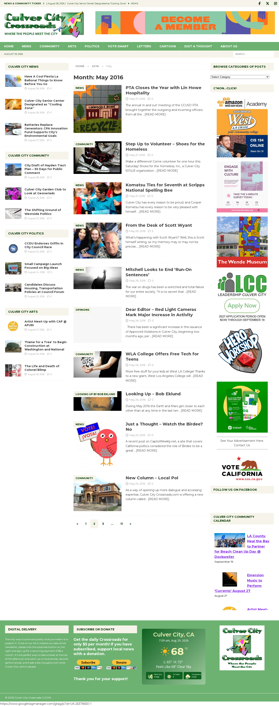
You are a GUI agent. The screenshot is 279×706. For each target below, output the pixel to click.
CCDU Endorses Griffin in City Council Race (44, 245)
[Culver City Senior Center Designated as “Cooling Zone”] (13, 104)
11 (121, 524)
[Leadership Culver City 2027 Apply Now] (242, 320)
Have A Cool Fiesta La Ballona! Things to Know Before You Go (43, 80)
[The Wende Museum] (242, 265)
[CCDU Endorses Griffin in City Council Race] (13, 248)
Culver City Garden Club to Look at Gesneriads (45, 191)
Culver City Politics (26, 233)
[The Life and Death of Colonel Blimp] (13, 370)
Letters (144, 46)
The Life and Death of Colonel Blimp (42, 368)
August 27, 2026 (36, 140)
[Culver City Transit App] (242, 430)
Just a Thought (198, 46)
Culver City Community (28, 155)
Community (49, 46)
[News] (98, 109)
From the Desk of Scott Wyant (159, 225)
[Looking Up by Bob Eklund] (98, 401)
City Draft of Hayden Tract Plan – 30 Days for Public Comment (45, 169)
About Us (229, 46)
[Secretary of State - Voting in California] (242, 478)
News (26, 46)
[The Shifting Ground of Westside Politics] (13, 213)
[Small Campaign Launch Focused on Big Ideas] (13, 268)
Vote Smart (118, 46)
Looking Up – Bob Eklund (153, 393)
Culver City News (23, 67)
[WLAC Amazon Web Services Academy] (242, 155)
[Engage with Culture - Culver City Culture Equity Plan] (242, 210)
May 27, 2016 (137, 98)
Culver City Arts (23, 312)
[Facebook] (259, 3)
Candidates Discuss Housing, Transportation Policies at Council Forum (44, 288)
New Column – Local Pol (152, 477)
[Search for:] (253, 54)
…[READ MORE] (154, 114)
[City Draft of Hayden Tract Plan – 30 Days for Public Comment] (13, 170)
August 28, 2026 (36, 88)
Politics (92, 46)
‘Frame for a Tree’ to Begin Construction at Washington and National (46, 345)
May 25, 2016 (137, 435)
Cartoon (168, 46)
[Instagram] (275, 3)
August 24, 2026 (36, 272)
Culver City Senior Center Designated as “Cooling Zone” (44, 104)
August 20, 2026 (36, 296)
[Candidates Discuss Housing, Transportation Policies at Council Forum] (13, 289)
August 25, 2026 (36, 218)
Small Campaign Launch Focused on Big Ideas (43, 266)
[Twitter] (267, 3)
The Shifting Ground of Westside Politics (43, 211)
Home (8, 46)
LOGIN (47, 697)
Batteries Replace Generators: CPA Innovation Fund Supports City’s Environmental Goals (46, 130)
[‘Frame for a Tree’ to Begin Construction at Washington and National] (13, 346)
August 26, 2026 (36, 197)
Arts (72, 46)
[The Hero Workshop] (242, 375)
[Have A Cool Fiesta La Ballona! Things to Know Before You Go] (13, 81)
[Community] (98, 157)
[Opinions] (98, 325)
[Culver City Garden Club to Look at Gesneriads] (13, 194)
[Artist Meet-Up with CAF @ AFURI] (13, 326)
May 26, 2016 (137, 231)
